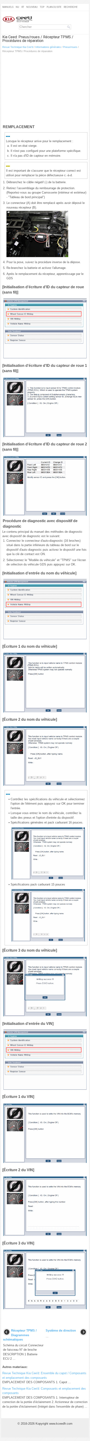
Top (42, 7)
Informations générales (48, 47)
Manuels (7, 7)
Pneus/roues (70, 47)
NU (17, 7)
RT (22, 7)
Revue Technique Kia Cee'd (17, 47)
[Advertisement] (45, 89)
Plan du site (54, 7)
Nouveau (32, 7)
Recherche (71, 7)
